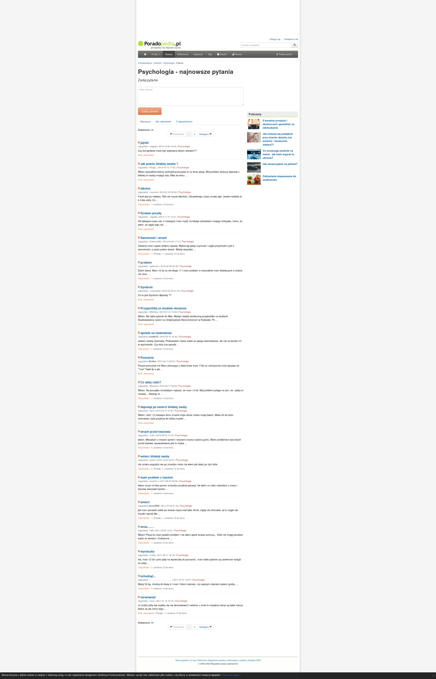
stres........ (147, 527)
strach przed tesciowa (155, 432)
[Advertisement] (272, 87)
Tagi (210, 54)
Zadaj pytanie (149, 111)
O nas (193, 660)
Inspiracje (198, 54)
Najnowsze (145, 121)
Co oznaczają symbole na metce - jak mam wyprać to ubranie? (278, 154)
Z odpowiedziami (184, 121)
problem (146, 262)
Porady (155, 54)
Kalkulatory (183, 54)
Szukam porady (151, 213)
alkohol (145, 188)
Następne (204, 134)
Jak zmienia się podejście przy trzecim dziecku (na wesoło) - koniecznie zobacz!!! (278, 139)
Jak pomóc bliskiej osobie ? (159, 164)
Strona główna (182, 660)
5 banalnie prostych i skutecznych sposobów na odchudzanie (278, 124)
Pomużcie (147, 357)
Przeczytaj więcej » (231, 674)
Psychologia (184, 146)
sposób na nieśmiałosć (156, 333)
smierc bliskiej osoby (155, 456)
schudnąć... (148, 576)
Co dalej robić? (151, 382)
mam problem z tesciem (157, 477)
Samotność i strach (154, 238)
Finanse (238, 54)
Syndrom (147, 287)
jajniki (145, 143)
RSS (258, 660)
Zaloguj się (275, 39)
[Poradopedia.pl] (159, 44)
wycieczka (147, 551)
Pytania (168, 54)
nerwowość (148, 597)
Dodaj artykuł (285, 54)
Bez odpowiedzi (163, 121)
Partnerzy (202, 660)
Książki (223, 54)
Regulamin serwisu (217, 660)
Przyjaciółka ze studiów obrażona (163, 308)
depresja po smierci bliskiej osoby (164, 407)
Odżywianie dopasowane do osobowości (279, 178)
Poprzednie (178, 134)
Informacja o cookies (236, 660)
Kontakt (251, 660)
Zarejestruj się (291, 39)
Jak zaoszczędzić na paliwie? (280, 164)
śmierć (145, 502)
